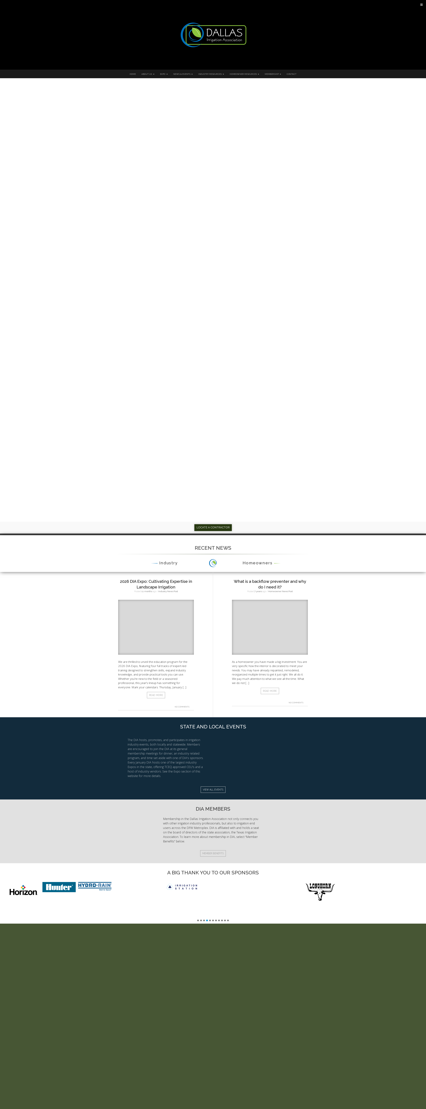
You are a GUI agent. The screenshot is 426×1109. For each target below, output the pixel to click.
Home (133, 74)
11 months (146, 591)
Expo (163, 74)
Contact (291, 74)
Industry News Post (168, 591)
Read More (156, 695)
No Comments (182, 707)
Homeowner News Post (280, 591)
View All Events (213, 789)
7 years (258, 591)
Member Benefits (213, 853)
